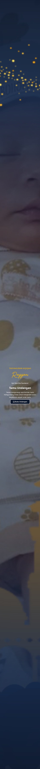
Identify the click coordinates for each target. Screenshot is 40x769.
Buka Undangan (21, 402)
